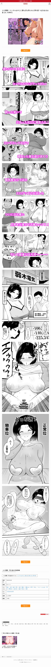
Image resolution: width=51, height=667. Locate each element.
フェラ (39, 587)
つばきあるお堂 (10, 591)
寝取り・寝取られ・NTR (27, 587)
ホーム (16, 659)
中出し (35, 587)
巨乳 (17, 587)
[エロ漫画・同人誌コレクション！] (25, 3)
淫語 (26, 588)
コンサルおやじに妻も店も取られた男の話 (26, 575)
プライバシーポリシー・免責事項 (30, 659)
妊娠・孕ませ (22, 588)
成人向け (16, 588)
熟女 (8, 587)
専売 (35, 623)
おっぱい (44, 587)
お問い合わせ (20, 659)
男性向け (11, 588)
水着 (20, 587)
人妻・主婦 (12, 587)
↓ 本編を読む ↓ (25, 50)
